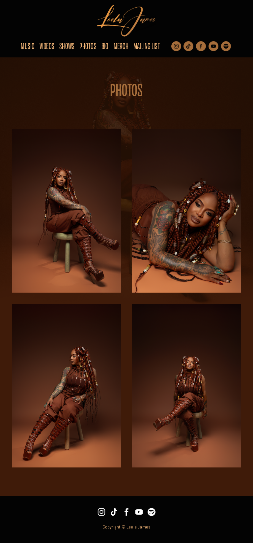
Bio (105, 45)
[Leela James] (101, 512)
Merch (121, 45)
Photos (88, 45)
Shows (66, 45)
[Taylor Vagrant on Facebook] (126, 512)
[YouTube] (139, 512)
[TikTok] (114, 512)
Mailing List (146, 45)
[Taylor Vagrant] (151, 512)
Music (27, 45)
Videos (47, 45)
